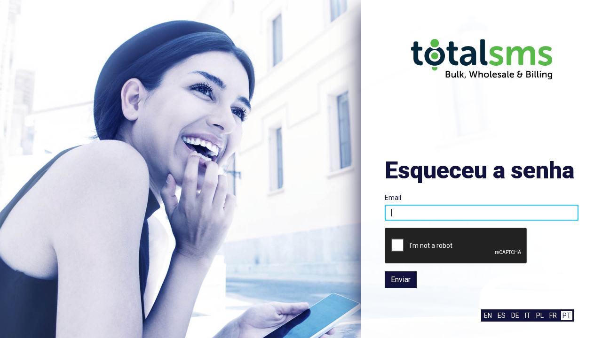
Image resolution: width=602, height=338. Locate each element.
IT (528, 315)
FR (553, 315)
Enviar (401, 279)
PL (540, 315)
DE (515, 315)
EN (488, 315)
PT (566, 315)
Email (393, 197)
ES (502, 315)
